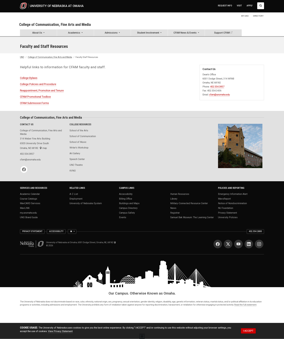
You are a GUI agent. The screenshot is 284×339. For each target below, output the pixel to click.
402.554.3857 (217, 86)
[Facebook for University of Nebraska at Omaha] (217, 244)
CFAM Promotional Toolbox (35, 96)
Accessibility (126, 193)
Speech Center (77, 159)
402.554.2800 (255, 231)
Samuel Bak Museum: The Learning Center (192, 217)
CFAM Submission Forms (34, 103)
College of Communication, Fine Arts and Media (55, 24)
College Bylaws (28, 78)
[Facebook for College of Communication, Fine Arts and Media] (24, 169)
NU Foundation (225, 208)
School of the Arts (79, 130)
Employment (76, 198)
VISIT (239, 5)
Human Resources (179, 193)
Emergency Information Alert (232, 193)
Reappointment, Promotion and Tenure (42, 90)
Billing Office (125, 198)
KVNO (73, 170)
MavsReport (224, 198)
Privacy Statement (227, 212)
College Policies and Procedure (38, 84)
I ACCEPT (248, 330)
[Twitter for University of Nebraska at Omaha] (228, 244)
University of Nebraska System (86, 203)
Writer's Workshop (79, 147)
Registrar (175, 212)
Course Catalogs (28, 198)
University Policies (228, 217)
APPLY (249, 5)
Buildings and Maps (129, 203)
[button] (38, 33)
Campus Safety (127, 212)
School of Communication (83, 136)
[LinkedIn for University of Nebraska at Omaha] (249, 244)
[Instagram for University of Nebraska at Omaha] (259, 244)
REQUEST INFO (225, 5)
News (173, 208)
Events (122, 217)
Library (173, 198)
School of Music (78, 142)
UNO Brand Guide (29, 217)
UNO (22, 57)
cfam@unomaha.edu (219, 94)
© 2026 (50, 245)
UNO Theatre (76, 165)
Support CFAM (222, 32)
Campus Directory (128, 208)
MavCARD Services (30, 203)
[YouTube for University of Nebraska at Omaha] (238, 244)
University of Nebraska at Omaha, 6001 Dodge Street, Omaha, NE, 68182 (80, 242)
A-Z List (74, 193)
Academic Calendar (30, 193)
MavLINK (25, 208)
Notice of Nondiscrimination (232, 203)
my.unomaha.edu (28, 212)
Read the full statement (245, 305)
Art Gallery (75, 153)
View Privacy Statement (60, 331)
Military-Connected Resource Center (189, 203)
